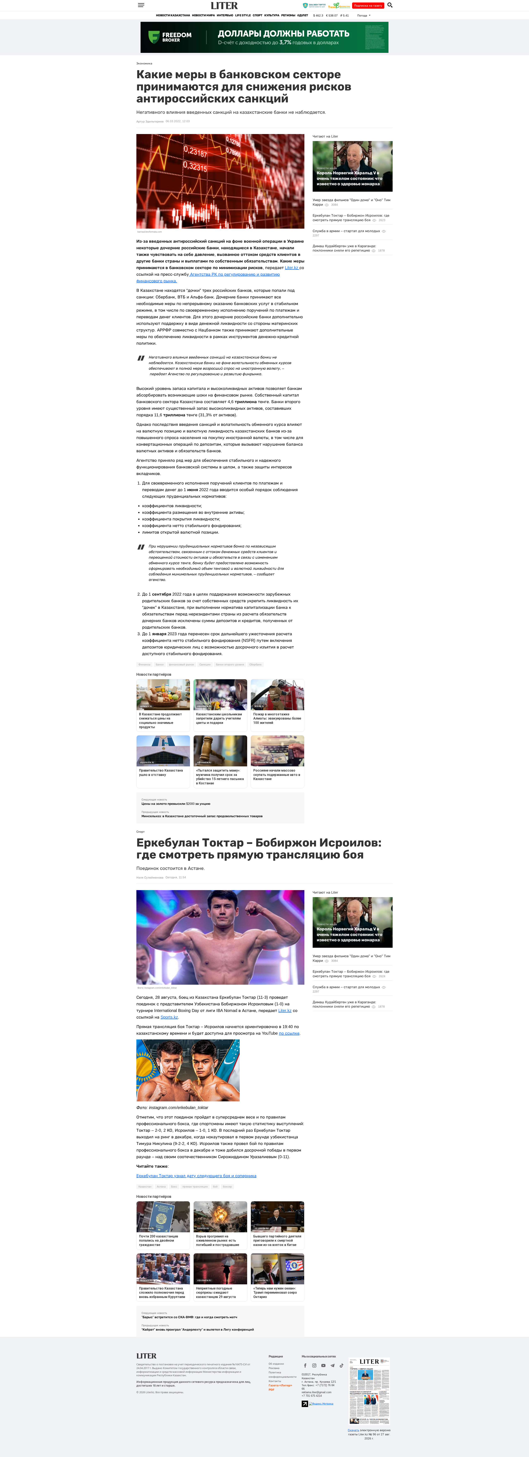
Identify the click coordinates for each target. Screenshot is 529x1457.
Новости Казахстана (173, 15)
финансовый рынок (181, 664)
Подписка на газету (368, 5)
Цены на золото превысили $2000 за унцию (176, 803)
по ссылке (289, 1033)
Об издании (276, 1363)
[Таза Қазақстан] (340, 5)
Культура (271, 15)
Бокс (174, 1186)
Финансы (144, 664)
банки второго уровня (230, 664)
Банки (160, 664)
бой (215, 1186)
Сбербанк (255, 664)
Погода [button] (362, 15)
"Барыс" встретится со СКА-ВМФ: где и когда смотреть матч (189, 1317)
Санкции (205, 664)
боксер (227, 1186)
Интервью (225, 15)
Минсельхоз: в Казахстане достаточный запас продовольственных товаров (202, 816)
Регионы (288, 15)
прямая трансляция (195, 1186)
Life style (243, 15)
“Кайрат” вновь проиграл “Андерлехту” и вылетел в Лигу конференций (198, 1329)
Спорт (257, 15)
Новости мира (203, 15)
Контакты (275, 1381)
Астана (161, 1186)
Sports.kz (169, 1017)
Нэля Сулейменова (149, 877)
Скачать (353, 1430)
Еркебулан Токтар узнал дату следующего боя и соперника (196, 1175)
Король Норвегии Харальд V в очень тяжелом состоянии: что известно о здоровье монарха (349, 178)
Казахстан (144, 1186)
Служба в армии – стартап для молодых (346, 231)
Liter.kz (292, 267)
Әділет (302, 15)
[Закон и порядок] (315, 5)
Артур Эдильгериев (150, 121)
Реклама (274, 1368)
